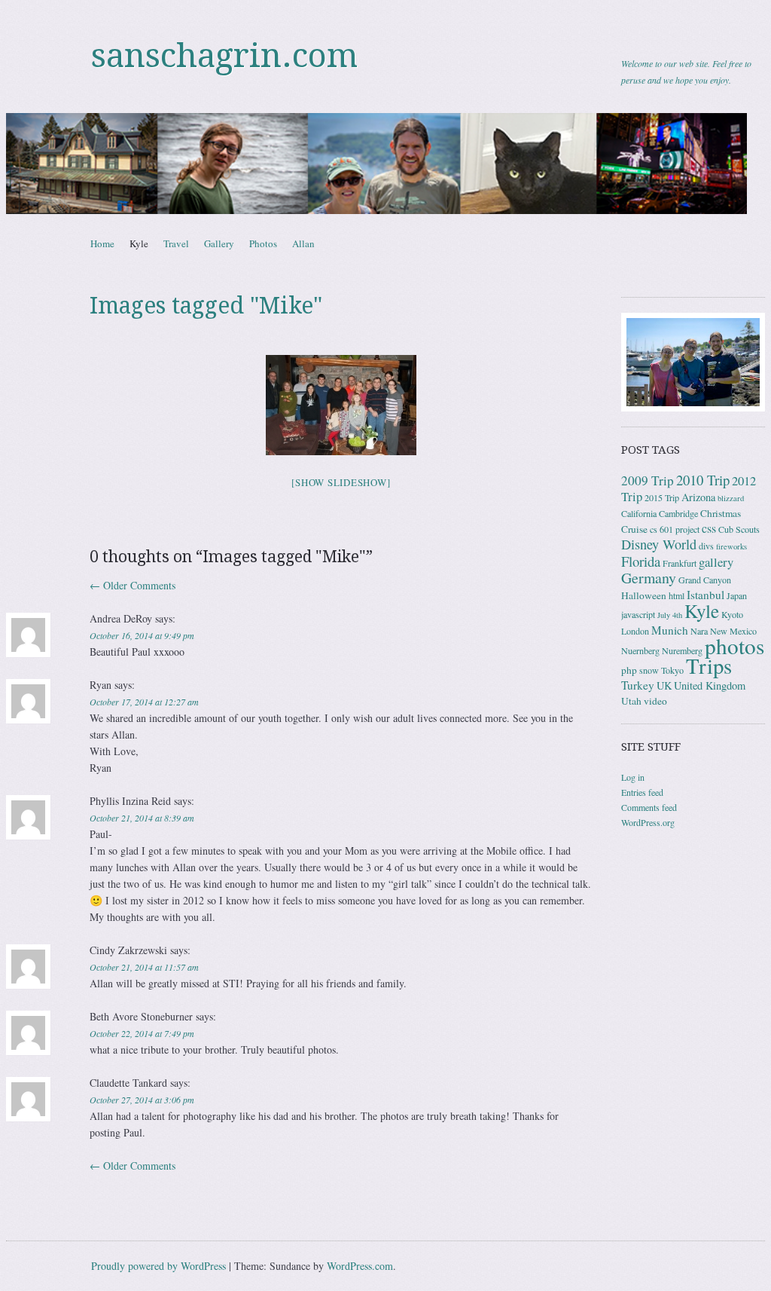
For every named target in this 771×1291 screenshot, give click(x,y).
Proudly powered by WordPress (158, 1266)
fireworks (731, 546)
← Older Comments (132, 585)
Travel (176, 243)
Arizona (698, 497)
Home (102, 243)
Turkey (637, 685)
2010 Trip (703, 479)
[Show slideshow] (340, 482)
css (709, 528)
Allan (303, 243)
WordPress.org (648, 822)
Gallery (219, 243)
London (635, 631)
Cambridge (678, 513)
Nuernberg (640, 650)
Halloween (643, 595)
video (655, 701)
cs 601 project (674, 529)
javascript (638, 614)
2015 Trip (662, 497)
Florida (640, 561)
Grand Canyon (704, 580)
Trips (709, 665)
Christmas (720, 513)
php (629, 670)
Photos (263, 243)
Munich (669, 630)
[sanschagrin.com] (385, 163)
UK (664, 685)
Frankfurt (679, 563)
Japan (737, 595)
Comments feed (649, 807)
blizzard (731, 498)
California (639, 513)
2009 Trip (647, 480)
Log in (633, 777)
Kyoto (732, 614)
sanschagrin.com (224, 55)
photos (734, 645)
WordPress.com (360, 1266)
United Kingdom (709, 685)
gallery (716, 562)
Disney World (658, 544)
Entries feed (642, 792)
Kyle (139, 243)
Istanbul (705, 594)
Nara (699, 631)
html (676, 595)
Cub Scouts (739, 529)
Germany (648, 577)
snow (649, 670)
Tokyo (672, 670)
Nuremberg (682, 650)
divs (706, 546)
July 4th (669, 615)
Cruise (634, 529)
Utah (631, 701)
